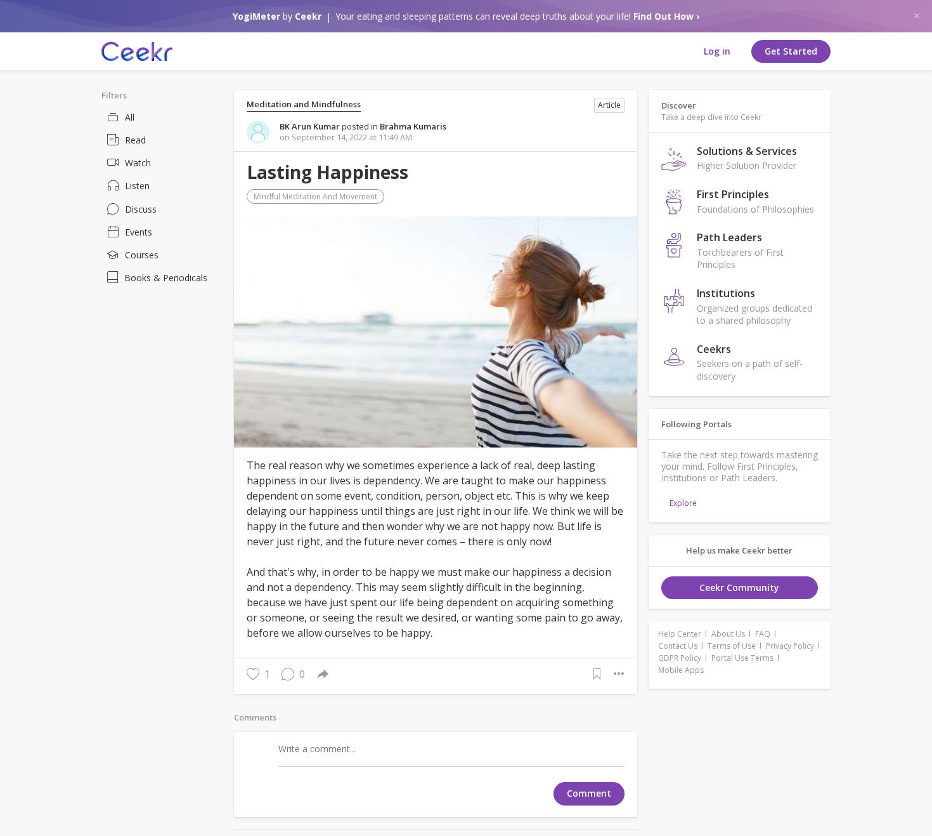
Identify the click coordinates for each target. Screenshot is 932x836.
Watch (138, 163)
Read (135, 140)
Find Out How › (666, 16)
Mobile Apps (681, 670)
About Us (728, 633)
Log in (717, 51)
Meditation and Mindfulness (304, 104)
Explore (683, 503)
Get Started (791, 51)
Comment (589, 793)
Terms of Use (732, 645)
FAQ (762, 633)
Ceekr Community (739, 587)
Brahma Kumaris (413, 126)
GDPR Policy (679, 658)
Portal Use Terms (742, 658)
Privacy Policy (790, 645)
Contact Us (677, 645)
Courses (142, 255)
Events (138, 232)
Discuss (141, 209)
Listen (137, 186)
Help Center (679, 633)
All (129, 117)
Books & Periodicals (165, 278)
